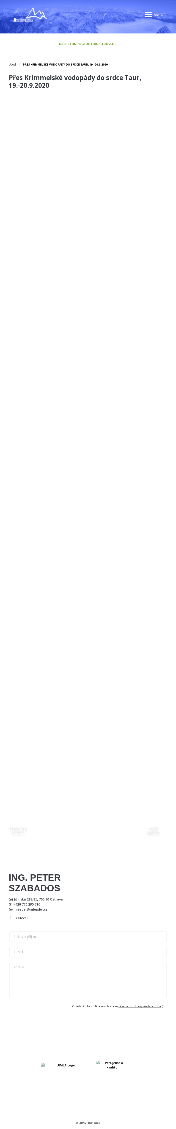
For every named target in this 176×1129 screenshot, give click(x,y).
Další (153, 831)
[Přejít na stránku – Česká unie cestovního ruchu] (112, 1065)
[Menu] (148, 14)
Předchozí (17, 831)
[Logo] (30, 14)
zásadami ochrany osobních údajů (140, 1006)
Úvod (12, 64)
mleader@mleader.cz (30, 909)
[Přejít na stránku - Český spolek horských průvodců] (64, 1065)
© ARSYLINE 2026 (88, 1123)
